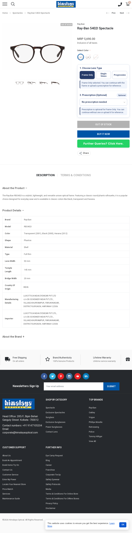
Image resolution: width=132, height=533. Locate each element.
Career (49, 465)
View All (92, 441)
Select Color (83, 50)
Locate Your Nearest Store (14, 484)
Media (48, 489)
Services (6, 493)
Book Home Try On (10, 465)
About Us (6, 455)
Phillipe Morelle (95, 422)
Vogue (92, 417)
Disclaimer (50, 508)
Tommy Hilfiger (95, 436)
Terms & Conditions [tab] (75, 175)
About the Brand (12, 337)
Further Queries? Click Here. (103, 143)
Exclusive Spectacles (55, 412)
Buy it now (103, 134)
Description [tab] (45, 175)
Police (91, 431)
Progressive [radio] (120, 75)
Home (5, 13)
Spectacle (50, 407)
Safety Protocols (53, 484)
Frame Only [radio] (87, 75)
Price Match (7, 489)
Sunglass (50, 417)
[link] (19, 82)
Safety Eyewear (52, 479)
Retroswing (94, 427)
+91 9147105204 (32, 425)
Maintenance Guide (11, 498)
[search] (13, 4)
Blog (48, 460)
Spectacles (18, 13)
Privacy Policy (52, 503)
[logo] (66, 4)
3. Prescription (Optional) (93, 95)
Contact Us (7, 469)
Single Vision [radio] (103, 75)
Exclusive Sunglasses (55, 422)
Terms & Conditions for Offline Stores (62, 498)
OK (123, 524)
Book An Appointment (12, 460)
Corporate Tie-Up (53, 474)
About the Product (13, 188)
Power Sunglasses (54, 427)
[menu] (4, 4)
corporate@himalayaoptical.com (20, 433)
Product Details (11, 210)
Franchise (50, 469)
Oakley (92, 412)
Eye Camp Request (54, 455)
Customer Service (10, 474)
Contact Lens (52, 431)
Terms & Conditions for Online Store (62, 493)
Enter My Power (9, 479)
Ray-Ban (81, 24)
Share (86, 153)
